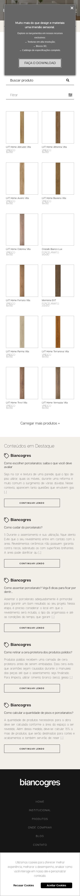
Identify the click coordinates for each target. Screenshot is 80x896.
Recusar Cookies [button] (23, 885)
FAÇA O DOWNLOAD (40, 63)
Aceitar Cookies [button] (56, 885)
